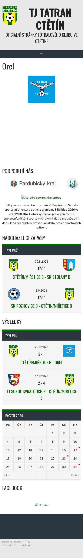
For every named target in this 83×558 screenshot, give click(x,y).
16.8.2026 (41, 376)
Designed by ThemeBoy (16, 545)
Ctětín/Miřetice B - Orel (41, 362)
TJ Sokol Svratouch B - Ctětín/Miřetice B (42, 394)
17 (75, 450)
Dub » (75, 475)
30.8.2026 (41, 261)
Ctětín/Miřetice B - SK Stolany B (41, 277)
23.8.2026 (41, 347)
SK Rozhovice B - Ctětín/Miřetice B (41, 306)
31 (75, 466)
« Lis (7, 475)
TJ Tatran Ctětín (50, 19)
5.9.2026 (41, 290)
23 (64, 458)
